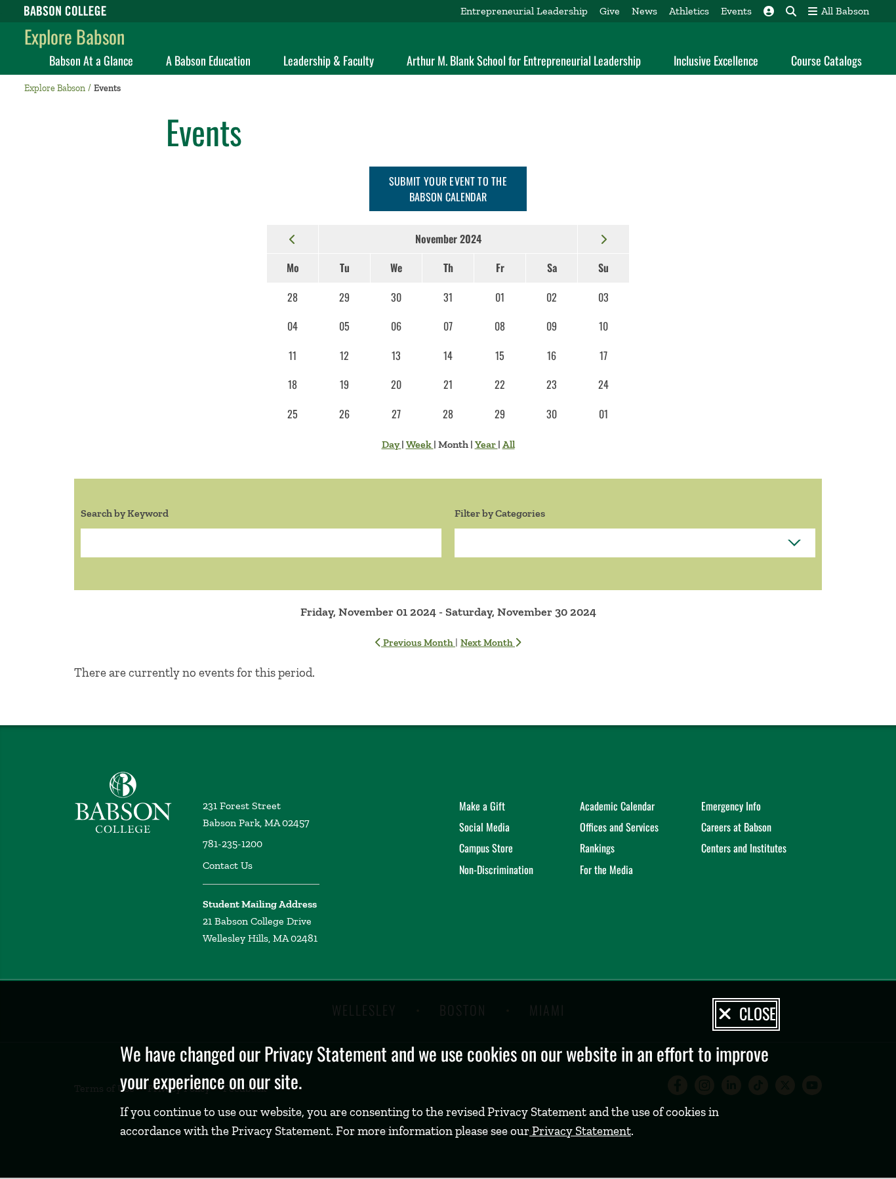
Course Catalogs (826, 60)
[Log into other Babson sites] (769, 11)
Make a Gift (482, 806)
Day (391, 444)
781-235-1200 (232, 843)
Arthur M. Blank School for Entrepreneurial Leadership (524, 60)
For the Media (606, 869)
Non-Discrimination (496, 869)
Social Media (484, 827)
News (644, 11)
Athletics (689, 11)
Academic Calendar (617, 806)
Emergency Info (731, 806)
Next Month (487, 643)
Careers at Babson (736, 827)
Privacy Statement (580, 1130)
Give (610, 11)
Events (736, 11)
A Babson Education (208, 60)
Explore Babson (74, 36)
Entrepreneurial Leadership (524, 11)
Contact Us (228, 865)
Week (420, 444)
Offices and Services (619, 827)
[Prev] (292, 239)
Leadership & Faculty (328, 60)
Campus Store (486, 848)
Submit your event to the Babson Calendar (448, 189)
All (508, 444)
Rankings (597, 848)
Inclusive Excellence (716, 60)
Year (486, 444)
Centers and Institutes (743, 848)
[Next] (603, 239)
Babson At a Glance (91, 60)
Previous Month (418, 643)
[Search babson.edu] (791, 11)
